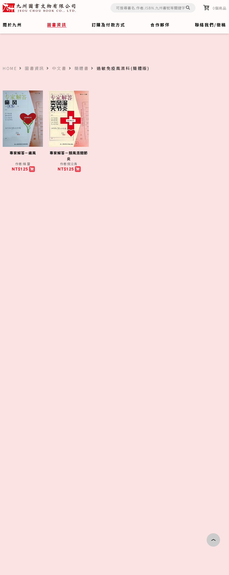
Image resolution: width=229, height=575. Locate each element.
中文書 (59, 68)
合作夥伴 (160, 24)
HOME (10, 68)
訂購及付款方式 (108, 24)
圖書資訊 (34, 68)
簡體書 (81, 68)
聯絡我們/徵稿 (210, 24)
